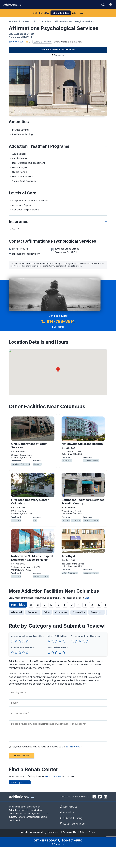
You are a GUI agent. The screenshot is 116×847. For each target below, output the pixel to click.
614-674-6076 (16, 41)
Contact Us (70, 806)
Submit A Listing (73, 818)
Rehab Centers (21, 21)
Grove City (79, 612)
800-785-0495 (61, 13)
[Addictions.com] (10, 21)
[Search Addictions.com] (103, 4)
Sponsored (78, 13)
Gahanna (32, 612)
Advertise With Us (74, 823)
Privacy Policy (87, 832)
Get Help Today (58, 840)
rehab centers (53, 776)
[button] (58, 370)
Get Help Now (41, 13)
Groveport (96, 612)
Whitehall (16, 612)
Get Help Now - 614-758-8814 (58, 49)
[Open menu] (111, 4)
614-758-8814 (60, 321)
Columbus (46, 21)
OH (23, 37)
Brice (47, 612)
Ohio (35, 21)
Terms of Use (70, 832)
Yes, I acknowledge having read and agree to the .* (46, 746)
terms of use (73, 746)
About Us (69, 812)
